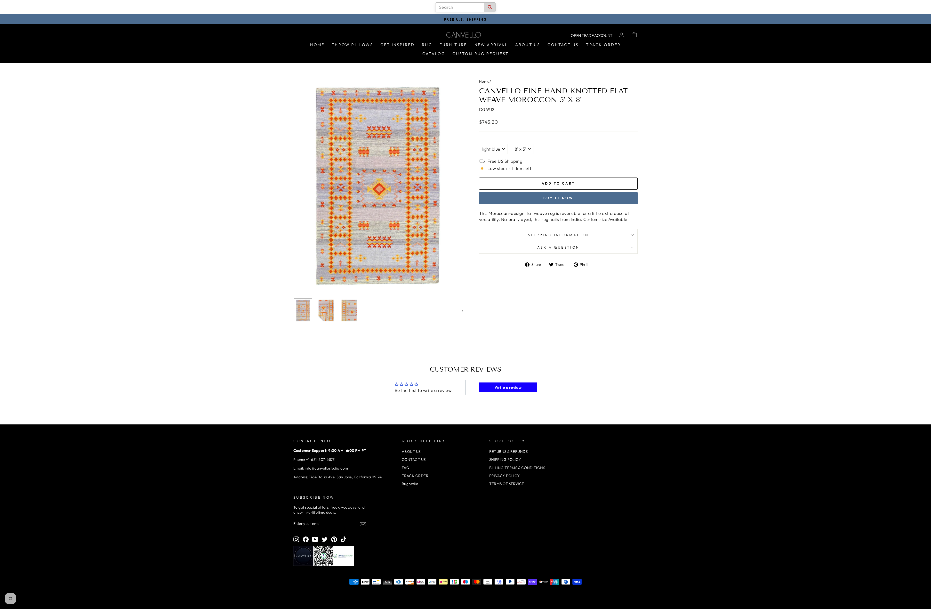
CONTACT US (414, 459)
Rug (427, 44)
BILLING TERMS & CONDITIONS (517, 467)
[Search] (490, 7)
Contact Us (563, 44)
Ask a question (558, 247)
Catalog (433, 53)
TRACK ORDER (415, 475)
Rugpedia (410, 483)
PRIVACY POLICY (504, 475)
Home (317, 44)
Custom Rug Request (480, 53)
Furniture (453, 44)
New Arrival (491, 44)
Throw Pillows (352, 44)
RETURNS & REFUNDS (508, 451)
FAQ (405, 467)
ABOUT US (411, 451)
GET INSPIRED (397, 44)
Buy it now (558, 198)
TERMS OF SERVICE (506, 483)
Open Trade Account (591, 35)
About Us (527, 44)
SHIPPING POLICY (505, 459)
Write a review (508, 387)
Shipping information (558, 235)
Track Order (603, 44)
